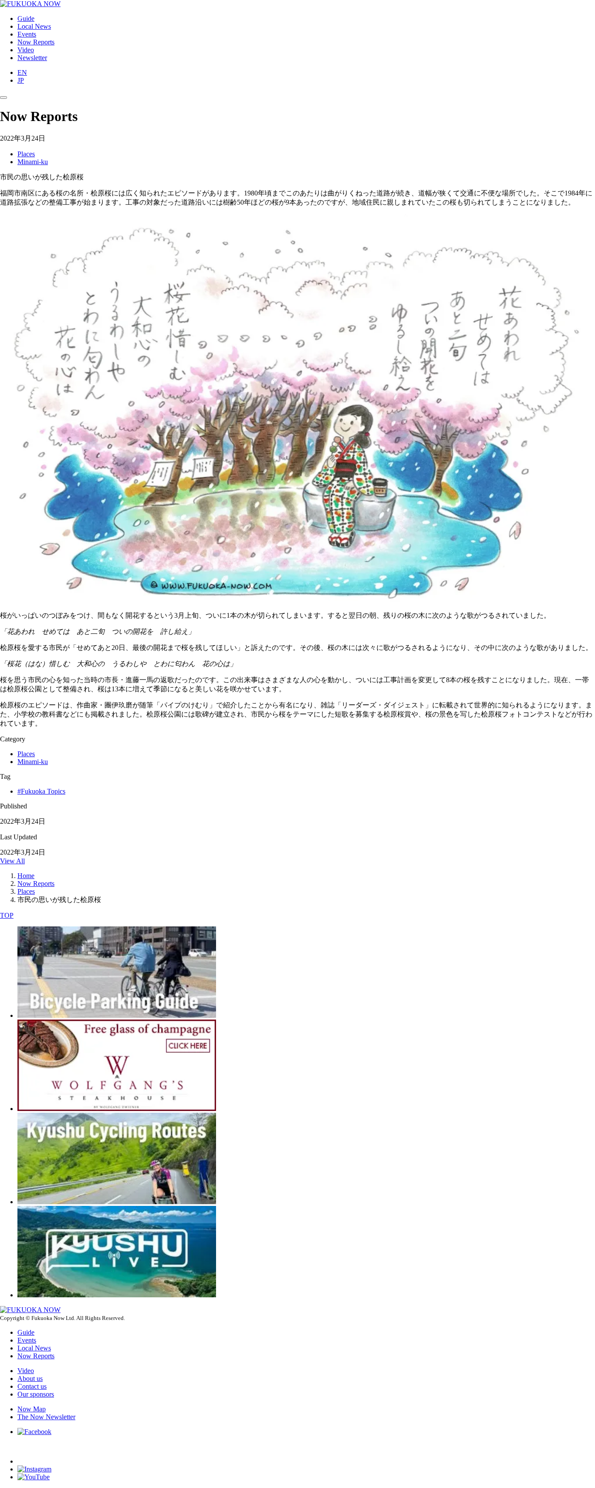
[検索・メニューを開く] (3, 97)
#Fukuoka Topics (41, 791)
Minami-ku (32, 161)
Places (26, 154)
